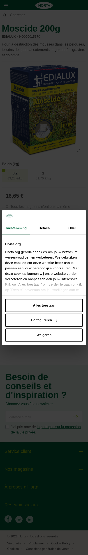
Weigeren (44, 335)
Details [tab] (44, 228)
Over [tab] (72, 228)
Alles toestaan (44, 305)
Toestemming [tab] (16, 228)
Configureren (41, 320)
